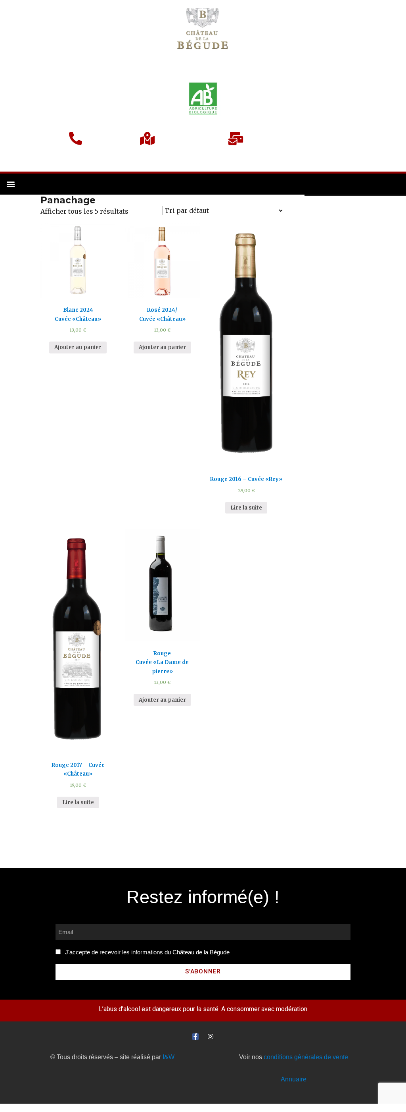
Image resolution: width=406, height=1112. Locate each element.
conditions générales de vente (306, 1057)
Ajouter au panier (78, 347)
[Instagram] (210, 1036)
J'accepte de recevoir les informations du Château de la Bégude (147, 952)
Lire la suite (246, 507)
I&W (168, 1057)
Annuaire (293, 1079)
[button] (10, 184)
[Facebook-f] (195, 1036)
